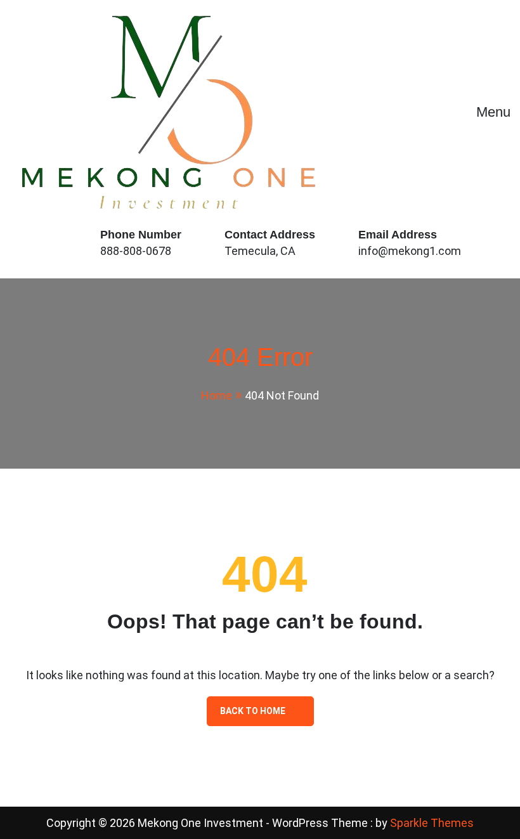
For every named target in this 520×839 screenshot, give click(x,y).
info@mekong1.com (409, 250)
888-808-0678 (135, 250)
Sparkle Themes (432, 822)
